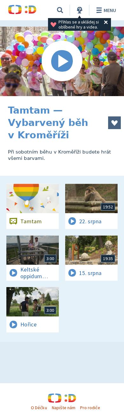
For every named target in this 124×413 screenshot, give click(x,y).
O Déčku (39, 407)
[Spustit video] (62, 61)
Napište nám (63, 407)
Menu (110, 10)
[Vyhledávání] (60, 10)
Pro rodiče (90, 407)
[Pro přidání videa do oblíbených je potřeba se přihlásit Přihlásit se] (114, 122)
